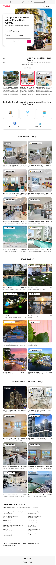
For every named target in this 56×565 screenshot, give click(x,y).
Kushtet (30, 562)
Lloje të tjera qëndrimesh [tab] (9, 507)
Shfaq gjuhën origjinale (39, 2)
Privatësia (25, 562)
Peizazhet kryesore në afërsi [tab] (23, 507)
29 (22, 59)
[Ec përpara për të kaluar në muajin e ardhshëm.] (24, 41)
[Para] (30, 68)
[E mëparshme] (25, 68)
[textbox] (11, 37)
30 (24, 59)
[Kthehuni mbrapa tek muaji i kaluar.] (7, 41)
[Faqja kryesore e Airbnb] (6, 6)
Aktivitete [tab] (35, 507)
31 (7, 62)
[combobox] (18, 32)
